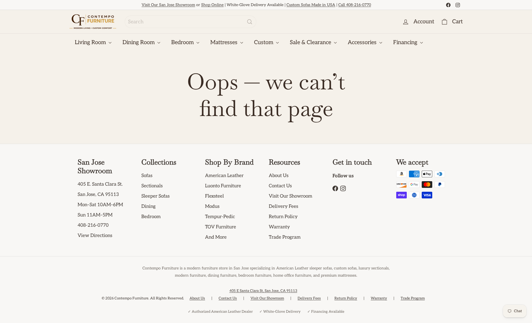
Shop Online (212, 4)
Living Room (91, 42)
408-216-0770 (93, 225)
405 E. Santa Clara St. (100, 184)
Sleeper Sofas (155, 196)
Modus (212, 206)
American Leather (224, 175)
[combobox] (190, 22)
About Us (278, 175)
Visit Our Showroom (290, 196)
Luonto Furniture (223, 186)
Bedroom (183, 42)
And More (216, 237)
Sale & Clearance (311, 42)
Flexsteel (214, 196)
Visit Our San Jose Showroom (168, 4)
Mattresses (224, 42)
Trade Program (285, 237)
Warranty (279, 227)
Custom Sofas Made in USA (311, 4)
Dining (148, 206)
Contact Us (280, 186)
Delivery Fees (283, 206)
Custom (264, 42)
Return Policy (283, 216)
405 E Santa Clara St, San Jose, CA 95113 (263, 291)
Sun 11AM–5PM (95, 215)
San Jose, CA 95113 (98, 194)
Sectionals (152, 186)
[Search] (249, 22)
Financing (406, 42)
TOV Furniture (220, 227)
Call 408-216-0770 (354, 4)
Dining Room (139, 42)
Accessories (363, 42)
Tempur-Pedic (220, 216)
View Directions (95, 235)
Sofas (146, 175)
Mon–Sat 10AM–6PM (100, 205)
